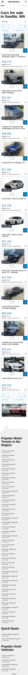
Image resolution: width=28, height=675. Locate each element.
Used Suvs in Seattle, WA (8, 656)
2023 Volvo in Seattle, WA (8, 545)
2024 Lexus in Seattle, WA (8, 496)
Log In (20, 5)
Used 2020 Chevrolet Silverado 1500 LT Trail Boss (13, 56)
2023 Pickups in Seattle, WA (8, 590)
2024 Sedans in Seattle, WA (8, 478)
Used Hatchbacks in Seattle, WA (9, 665)
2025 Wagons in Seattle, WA (9, 599)
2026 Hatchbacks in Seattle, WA (9, 581)
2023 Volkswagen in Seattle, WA (10, 518)
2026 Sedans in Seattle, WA (8, 559)
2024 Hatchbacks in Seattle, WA (9, 572)
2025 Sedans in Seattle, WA (8, 505)
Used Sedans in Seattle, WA (8, 660)
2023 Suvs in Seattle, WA (8, 460)
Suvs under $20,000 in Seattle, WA (10, 635)
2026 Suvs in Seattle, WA (8, 483)
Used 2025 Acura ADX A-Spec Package (12, 92)
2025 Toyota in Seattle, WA (8, 469)
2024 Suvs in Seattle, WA (8, 456)
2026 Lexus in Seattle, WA (8, 568)
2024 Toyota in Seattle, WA (8, 465)
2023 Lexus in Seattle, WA (8, 487)
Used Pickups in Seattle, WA (8, 669)
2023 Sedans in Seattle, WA (8, 527)
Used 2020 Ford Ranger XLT (13, 163)
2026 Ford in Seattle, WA (8, 621)
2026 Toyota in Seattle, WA (8, 474)
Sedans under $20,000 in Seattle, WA (11, 639)
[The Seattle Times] (14, 2)
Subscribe (25, 5)
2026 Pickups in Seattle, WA (8, 603)
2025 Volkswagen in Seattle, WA (10, 492)
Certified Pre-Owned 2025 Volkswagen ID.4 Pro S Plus (13, 128)
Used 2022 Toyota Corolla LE (14, 199)
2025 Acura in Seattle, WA (8, 554)
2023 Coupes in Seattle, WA (8, 617)
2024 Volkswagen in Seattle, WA (10, 536)
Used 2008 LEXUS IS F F (12, 378)
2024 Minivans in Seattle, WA (9, 586)
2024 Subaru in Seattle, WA (8, 532)
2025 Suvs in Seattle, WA (8, 451)
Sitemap (14, 673)
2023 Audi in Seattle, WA (8, 541)
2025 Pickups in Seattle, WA (8, 594)
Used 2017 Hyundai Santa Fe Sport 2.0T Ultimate (14, 271)
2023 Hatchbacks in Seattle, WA (9, 523)
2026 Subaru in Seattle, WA (8, 612)
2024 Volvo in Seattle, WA (8, 563)
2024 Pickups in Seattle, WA (8, 550)
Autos (2, 5)
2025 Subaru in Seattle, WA (8, 509)
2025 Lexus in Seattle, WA (8, 514)
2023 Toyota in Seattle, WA (8, 500)
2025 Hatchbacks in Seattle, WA (9, 577)
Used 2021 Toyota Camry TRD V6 (12, 235)
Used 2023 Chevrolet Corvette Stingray (10, 307)
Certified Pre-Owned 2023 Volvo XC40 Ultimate (12, 343)
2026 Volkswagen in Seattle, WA (10, 608)
